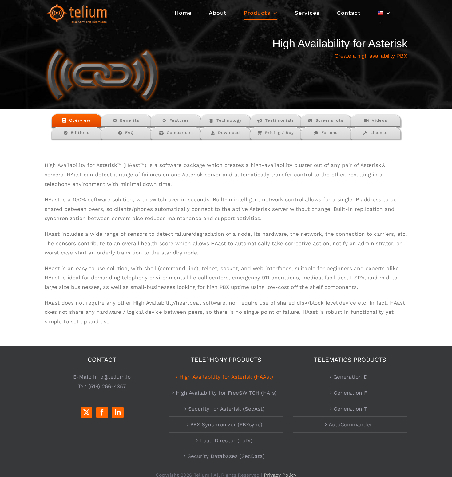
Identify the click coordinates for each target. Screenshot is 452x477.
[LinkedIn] (118, 412)
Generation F (350, 393)
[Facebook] (102, 412)
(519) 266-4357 (107, 386)
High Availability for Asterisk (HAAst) (226, 377)
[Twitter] (86, 412)
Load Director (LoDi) (226, 440)
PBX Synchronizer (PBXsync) (226, 424)
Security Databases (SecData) (226, 456)
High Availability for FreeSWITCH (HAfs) (226, 393)
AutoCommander (350, 424)
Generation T (350, 409)
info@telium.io (112, 377)
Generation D (350, 377)
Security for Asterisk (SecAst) (226, 409)
